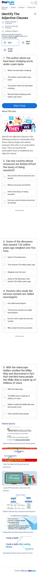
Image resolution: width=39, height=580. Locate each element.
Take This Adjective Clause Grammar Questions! (16, 465)
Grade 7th (8, 26)
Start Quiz (19, 105)
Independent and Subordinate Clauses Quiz (18, 532)
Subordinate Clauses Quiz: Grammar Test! (17, 553)
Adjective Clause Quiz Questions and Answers (19, 443)
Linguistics (8, 23)
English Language (10, 22)
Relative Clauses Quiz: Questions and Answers (19, 511)
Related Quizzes (8, 424)
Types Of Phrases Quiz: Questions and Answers (16, 489)
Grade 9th (8, 28)
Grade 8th (15, 26)
